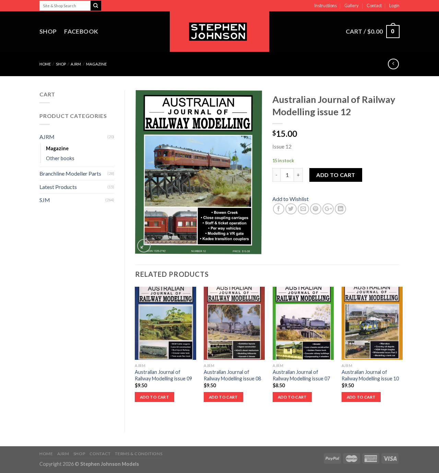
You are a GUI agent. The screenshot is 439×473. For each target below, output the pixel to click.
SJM (44, 200)
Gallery (351, 5)
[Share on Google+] (328, 209)
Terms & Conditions (138, 453)
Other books (60, 158)
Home (45, 64)
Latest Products (58, 187)
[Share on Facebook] (278, 209)
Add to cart (335, 175)
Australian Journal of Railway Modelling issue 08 (232, 375)
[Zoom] (144, 245)
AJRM (76, 64)
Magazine (96, 64)
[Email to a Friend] (303, 209)
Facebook (81, 31)
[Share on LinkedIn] (340, 209)
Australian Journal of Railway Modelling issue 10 (370, 375)
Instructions (325, 5)
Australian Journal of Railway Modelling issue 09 (163, 375)
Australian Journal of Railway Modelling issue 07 (301, 375)
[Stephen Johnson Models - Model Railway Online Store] (219, 31)
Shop (48, 31)
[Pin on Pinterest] (315, 209)
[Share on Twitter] (291, 209)
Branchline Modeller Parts (70, 173)
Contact (374, 5)
